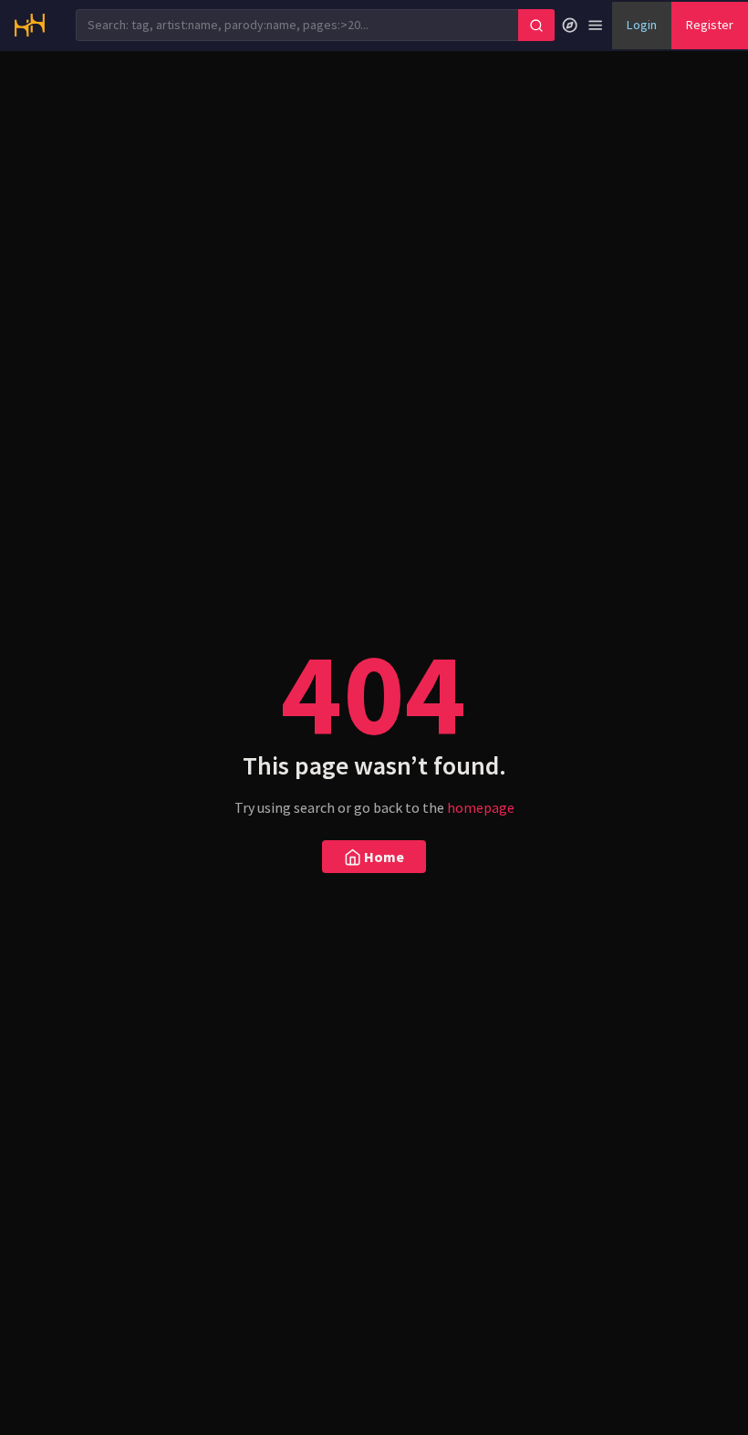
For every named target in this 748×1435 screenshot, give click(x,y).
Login (642, 24)
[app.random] (569, 25)
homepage (480, 807)
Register (709, 24)
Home (382, 856)
